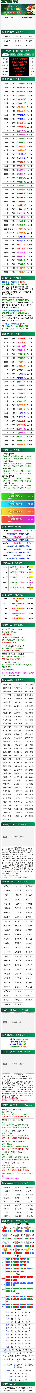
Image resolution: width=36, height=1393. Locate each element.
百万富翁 (18, 956)
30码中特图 (7, 706)
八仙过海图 (7, 816)
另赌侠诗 (6, 1191)
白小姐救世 (18, 759)
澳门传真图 (18, 684)
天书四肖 (6, 1202)
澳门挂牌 (18, 886)
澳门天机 (29, 1216)
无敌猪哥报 (18, 713)
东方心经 (18, 934)
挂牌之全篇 (29, 688)
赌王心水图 (18, 805)
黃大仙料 (7, 987)
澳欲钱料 (18, 1194)
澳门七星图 (29, 795)
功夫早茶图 (7, 798)
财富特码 (6, 1205)
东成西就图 (29, 809)
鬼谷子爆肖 (18, 798)
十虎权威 (18, 965)
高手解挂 (29, 886)
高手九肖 (7, 899)
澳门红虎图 (18, 795)
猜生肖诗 (18, 1187)
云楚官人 (18, 904)
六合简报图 (7, 734)
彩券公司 (7, 956)
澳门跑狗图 (18, 688)
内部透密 (18, 1212)
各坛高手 (29, 987)
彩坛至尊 (29, 965)
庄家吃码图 (29, 752)
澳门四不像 (7, 684)
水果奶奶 (18, 939)
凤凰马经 (29, 956)
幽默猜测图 (7, 795)
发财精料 (29, 917)
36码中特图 (18, 756)
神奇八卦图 (18, 766)
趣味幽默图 (29, 766)
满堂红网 (7, 982)
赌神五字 (18, 1202)
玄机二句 (29, 1212)
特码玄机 (29, 934)
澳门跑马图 (29, 684)
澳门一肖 (7, 904)
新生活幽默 (29, 702)
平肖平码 (29, 991)
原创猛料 (18, 987)
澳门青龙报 (29, 770)
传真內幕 (7, 969)
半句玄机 (18, 1209)
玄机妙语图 (7, 695)
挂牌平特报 (18, 720)
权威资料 (18, 891)
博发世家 (29, 961)
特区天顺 (18, 961)
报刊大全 (29, 891)
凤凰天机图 (18, 763)
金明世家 (18, 952)
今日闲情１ (29, 784)
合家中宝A (29, 731)
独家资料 (18, 895)
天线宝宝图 (29, 706)
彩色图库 (7, 37)
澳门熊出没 (29, 763)
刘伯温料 (18, 947)
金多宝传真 (18, 791)
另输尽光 (18, 1205)
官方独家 (29, 913)
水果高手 (18, 921)
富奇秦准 (29, 904)
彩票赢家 (18, 982)
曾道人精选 (18, 709)
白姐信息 (18, 978)
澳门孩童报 (29, 816)
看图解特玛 (18, 784)
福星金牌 (18, 913)
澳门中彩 (29, 921)
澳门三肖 (29, 899)
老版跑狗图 (18, 692)
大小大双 (29, 1202)
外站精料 (18, 991)
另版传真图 (29, 709)
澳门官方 (29, 952)
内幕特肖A (29, 724)
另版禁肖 (6, 1194)
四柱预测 (7, 934)
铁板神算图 (29, 805)
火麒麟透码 (18, 695)
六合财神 (29, 926)
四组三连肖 (7, 791)
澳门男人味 (29, 756)
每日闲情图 (29, 773)
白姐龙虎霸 (18, 741)
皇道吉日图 (29, 791)
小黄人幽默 (18, 702)
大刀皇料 (29, 930)
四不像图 (7, 45)
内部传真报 (7, 727)
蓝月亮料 (7, 965)
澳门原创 (29, 982)
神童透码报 (7, 724)
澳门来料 (7, 926)
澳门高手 (29, 939)
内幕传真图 (18, 773)
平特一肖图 (7, 699)
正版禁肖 (29, 1191)
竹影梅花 (7, 908)
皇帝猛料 (29, 908)
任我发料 (18, 969)
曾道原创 (29, 1000)
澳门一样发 (7, 709)
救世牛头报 (18, 727)
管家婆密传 (29, 741)
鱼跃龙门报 (7, 713)
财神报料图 (7, 809)
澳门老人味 (7, 770)
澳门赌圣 (29, 969)
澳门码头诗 (7, 780)
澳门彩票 (7, 996)
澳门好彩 (7, 947)
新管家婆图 (29, 802)
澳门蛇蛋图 (7, 759)
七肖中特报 (29, 720)
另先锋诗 (6, 1216)
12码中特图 (7, 812)
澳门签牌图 (18, 777)
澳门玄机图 (29, 692)
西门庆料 (18, 908)
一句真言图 (7, 716)
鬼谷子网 (7, 1000)
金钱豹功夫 (7, 784)
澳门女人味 (7, 777)
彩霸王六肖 (7, 738)
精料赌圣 (18, 974)
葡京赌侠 (18, 930)
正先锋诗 (6, 1212)
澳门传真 (29, 41)
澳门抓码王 (18, 706)
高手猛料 (7, 991)
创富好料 (7, 921)
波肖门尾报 (29, 745)
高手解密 (7, 886)
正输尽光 (29, 1205)
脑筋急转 (18, 1198)
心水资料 (7, 943)
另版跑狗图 (7, 692)
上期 (5, 836)
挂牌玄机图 (29, 759)
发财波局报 (7, 756)
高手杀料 (29, 895)
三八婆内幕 (7, 720)
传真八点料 (18, 745)
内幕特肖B (18, 724)
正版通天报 (29, 716)
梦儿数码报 (7, 731)
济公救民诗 (29, 788)
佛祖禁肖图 (18, 716)
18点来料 (29, 943)
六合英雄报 (18, 734)
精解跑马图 (7, 688)
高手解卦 (18, 41)
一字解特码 (18, 699)
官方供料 (29, 947)
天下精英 (7, 952)
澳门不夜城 (7, 802)
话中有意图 (29, 734)
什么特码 (6, 1198)
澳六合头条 (29, 777)
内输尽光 (18, 1191)
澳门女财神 (18, 770)
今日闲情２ (18, 788)
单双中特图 (18, 812)
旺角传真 (7, 913)
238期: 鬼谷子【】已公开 (18, 229)
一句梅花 (29, 1209)
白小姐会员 (18, 748)
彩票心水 (29, 974)
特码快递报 (29, 713)
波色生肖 (6, 1187)
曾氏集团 (7, 978)
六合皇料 (7, 930)
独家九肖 (7, 895)
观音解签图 (29, 727)
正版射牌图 (18, 816)
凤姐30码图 (7, 741)
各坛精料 (7, 961)
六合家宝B (18, 731)
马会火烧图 (18, 738)
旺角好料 (18, 917)
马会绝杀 (18, 996)
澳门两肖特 (18, 780)
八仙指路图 (29, 812)
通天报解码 (7, 820)
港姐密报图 (29, 748)
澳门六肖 (18, 899)
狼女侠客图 (29, 738)
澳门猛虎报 (29, 780)
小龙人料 (7, 939)
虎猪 (19, 1359)
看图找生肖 (7, 763)
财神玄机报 (7, 773)
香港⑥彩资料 (27, 17)
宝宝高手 (18, 943)
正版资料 (7, 41)
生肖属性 (29, 37)
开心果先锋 (7, 788)
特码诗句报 (29, 699)
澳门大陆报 (7, 752)
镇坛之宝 (7, 974)
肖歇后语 (29, 1198)
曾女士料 (29, 978)
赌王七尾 (18, 1216)
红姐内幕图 (7, 748)
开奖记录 (18, 37)
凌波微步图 (18, 752)
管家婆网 (18, 1000)
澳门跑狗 (29, 45)
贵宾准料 (7, 917)
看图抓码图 (7, 766)
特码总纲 (29, 1194)
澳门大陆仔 (7, 745)
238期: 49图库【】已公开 (18, 84)
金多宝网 (29, 996)
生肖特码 (6, 1209)
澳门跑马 (18, 45)
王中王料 (18, 926)
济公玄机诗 (29, 695)
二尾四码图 (18, 809)
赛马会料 (18, 1004)
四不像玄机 (7, 702)
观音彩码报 (29, 798)
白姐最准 (7, 1004)
